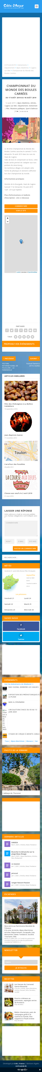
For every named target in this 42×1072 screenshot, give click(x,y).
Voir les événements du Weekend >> (18, 684)
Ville (14, 936)
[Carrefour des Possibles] (21, 451)
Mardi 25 (27, 604)
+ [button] (7, 218)
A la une (7, 930)
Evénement (33, 106)
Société (31, 934)
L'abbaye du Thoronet (12, 793)
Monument (9, 934)
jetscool (14, 873)
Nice (12, 858)
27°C (9, 587)
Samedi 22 (8, 604)
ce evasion (15, 864)
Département (23, 106)
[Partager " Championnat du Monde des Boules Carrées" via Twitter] (11, 330)
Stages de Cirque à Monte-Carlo (24, 734)
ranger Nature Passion (20, 883)
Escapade (27, 932)
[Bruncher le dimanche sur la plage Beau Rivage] (7, 853)
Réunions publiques (17, 108)
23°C (16, 582)
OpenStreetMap (32, 272)
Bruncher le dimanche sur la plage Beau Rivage (22, 853)
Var (36, 741)
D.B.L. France (19, 1064)
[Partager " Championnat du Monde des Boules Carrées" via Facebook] (7, 330)
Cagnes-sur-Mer (11, 106)
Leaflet (18, 272)
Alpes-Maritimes (23, 103)
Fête (7, 108)
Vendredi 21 (9, 598)
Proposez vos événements (19, 344)
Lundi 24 (27, 598)
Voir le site (21, 210)
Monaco (29, 741)
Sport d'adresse (32, 108)
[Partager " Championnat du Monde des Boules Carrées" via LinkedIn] (25, 330)
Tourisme (8, 936)
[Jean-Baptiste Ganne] (21, 422)
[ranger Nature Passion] (7, 884)
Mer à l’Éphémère (16, 702)
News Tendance (31, 845)
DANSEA (14, 842)
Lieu (33, 932)
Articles (33, 103)
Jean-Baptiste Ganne (13, 435)
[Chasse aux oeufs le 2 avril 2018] (21, 480)
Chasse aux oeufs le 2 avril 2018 (18, 493)
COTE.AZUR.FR (21, 1066)
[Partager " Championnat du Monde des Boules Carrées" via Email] (30, 330)
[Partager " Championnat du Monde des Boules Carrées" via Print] (35, 330)
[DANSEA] (7, 844)
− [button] (7, 221)
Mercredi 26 (29, 610)
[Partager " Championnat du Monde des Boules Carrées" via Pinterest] (21, 330)
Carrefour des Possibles (14, 464)
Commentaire (21, 206)
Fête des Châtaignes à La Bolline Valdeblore (18, 405)
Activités (15, 930)
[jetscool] (7, 875)
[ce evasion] (7, 865)
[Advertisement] (21, 41)
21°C (9, 580)
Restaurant (18, 858)
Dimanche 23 (9, 610)
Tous (7, 741)
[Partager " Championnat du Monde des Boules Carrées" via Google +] (16, 330)
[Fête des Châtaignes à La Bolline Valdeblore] (21, 391)
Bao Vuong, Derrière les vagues (23, 687)
